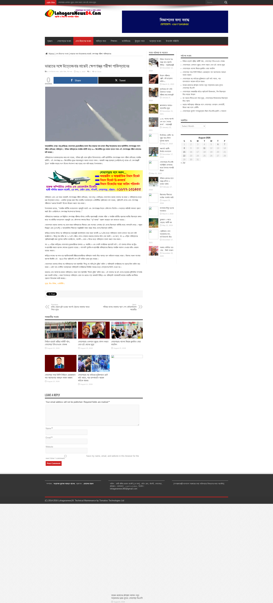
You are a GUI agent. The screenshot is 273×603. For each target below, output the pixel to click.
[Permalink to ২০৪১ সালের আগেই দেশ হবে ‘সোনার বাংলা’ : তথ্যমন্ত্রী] (153, 126)
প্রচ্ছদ (49, 41)
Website (49, 447)
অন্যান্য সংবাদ (155, 41)
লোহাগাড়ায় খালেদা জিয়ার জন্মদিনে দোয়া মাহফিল (199, 68)
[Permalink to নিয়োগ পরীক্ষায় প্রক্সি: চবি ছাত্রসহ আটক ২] (153, 83)
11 (204, 148)
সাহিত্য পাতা (101, 41)
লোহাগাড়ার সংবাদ (64, 41)
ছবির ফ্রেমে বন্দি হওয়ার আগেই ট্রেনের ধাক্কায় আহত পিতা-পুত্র (70, 307)
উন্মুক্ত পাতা (140, 41)
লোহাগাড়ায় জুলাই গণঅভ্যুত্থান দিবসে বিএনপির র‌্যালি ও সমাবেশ (204, 111)
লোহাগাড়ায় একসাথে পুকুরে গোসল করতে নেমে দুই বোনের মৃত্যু (93, 343)
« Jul (183, 163)
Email (48, 437)
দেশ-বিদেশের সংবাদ (83, 41)
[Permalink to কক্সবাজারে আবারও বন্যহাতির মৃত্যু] (153, 113)
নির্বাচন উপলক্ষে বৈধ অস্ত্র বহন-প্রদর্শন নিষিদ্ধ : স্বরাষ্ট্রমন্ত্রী (167, 62)
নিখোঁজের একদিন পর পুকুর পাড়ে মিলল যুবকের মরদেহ (166, 138)
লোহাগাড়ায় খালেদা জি (64, 2)
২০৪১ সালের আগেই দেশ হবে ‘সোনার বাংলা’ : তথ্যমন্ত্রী (167, 122)
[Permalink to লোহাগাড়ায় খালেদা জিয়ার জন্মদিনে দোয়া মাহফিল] (127, 338)
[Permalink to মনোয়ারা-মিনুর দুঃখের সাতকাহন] (153, 215)
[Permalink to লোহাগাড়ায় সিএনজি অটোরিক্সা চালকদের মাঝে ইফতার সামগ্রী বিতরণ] (153, 169)
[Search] (225, 2)
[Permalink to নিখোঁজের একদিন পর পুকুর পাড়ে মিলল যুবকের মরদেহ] (153, 142)
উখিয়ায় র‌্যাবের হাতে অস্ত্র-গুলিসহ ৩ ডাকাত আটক (166, 181)
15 (184, 152)
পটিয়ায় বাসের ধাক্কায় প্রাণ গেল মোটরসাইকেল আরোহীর (119, 307)
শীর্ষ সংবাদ (69, 71)
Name (48, 428)
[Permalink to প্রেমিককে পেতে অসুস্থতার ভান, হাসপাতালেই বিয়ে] (153, 238)
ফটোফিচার (126, 41)
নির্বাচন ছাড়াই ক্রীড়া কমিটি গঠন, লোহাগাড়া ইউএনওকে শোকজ (57, 343)
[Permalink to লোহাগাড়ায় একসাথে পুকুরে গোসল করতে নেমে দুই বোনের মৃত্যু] (94, 338)
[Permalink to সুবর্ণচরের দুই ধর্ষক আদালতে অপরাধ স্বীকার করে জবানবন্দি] (153, 96)
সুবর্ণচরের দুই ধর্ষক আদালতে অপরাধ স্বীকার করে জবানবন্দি (166, 92)
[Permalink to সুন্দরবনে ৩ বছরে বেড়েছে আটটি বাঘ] (153, 227)
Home (51, 54)
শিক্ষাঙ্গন (114, 41)
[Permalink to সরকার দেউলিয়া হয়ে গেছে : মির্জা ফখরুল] (153, 255)
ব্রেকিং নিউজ (63, 71)
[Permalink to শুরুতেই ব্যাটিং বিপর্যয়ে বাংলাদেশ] (153, 156)
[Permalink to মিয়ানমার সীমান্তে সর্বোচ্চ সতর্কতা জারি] (153, 202)
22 (184, 156)
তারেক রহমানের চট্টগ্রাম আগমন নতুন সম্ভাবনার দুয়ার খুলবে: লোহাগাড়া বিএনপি (127, 596)
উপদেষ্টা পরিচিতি (172, 41)
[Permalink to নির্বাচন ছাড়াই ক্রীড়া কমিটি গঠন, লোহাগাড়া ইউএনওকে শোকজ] (60, 338)
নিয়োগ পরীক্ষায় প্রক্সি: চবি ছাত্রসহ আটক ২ (166, 78)
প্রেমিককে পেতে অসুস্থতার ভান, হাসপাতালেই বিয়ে (166, 234)
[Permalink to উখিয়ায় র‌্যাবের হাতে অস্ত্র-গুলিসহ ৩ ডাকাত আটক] (153, 185)
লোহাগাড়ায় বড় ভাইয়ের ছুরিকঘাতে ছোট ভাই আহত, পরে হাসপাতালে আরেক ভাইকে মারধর (93, 377)
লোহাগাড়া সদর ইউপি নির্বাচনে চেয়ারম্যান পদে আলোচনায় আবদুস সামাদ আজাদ (60, 376)
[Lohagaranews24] (73, 15)
